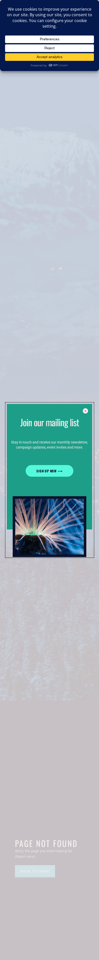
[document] (49, 480)
